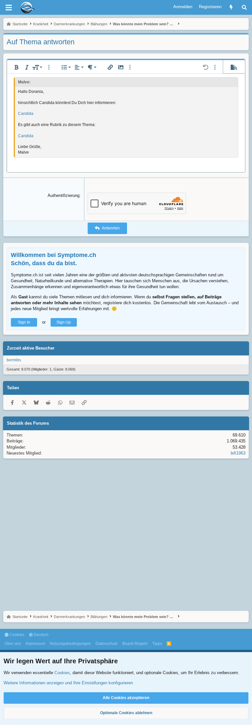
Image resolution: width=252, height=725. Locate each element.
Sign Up (63, 322)
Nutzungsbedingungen (70, 643)
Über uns (13, 643)
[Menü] (8, 7)
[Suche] (244, 7)
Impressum (35, 643)
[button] (16, 67)
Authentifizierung (63, 195)
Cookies (16, 634)
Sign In (24, 322)
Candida (25, 113)
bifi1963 (238, 453)
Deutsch (41, 634)
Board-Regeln (135, 643)
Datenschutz (106, 643)
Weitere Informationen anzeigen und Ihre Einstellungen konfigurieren (68, 682)
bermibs (14, 360)
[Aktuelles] (231, 7)
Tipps (157, 643)
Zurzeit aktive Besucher (30, 348)
